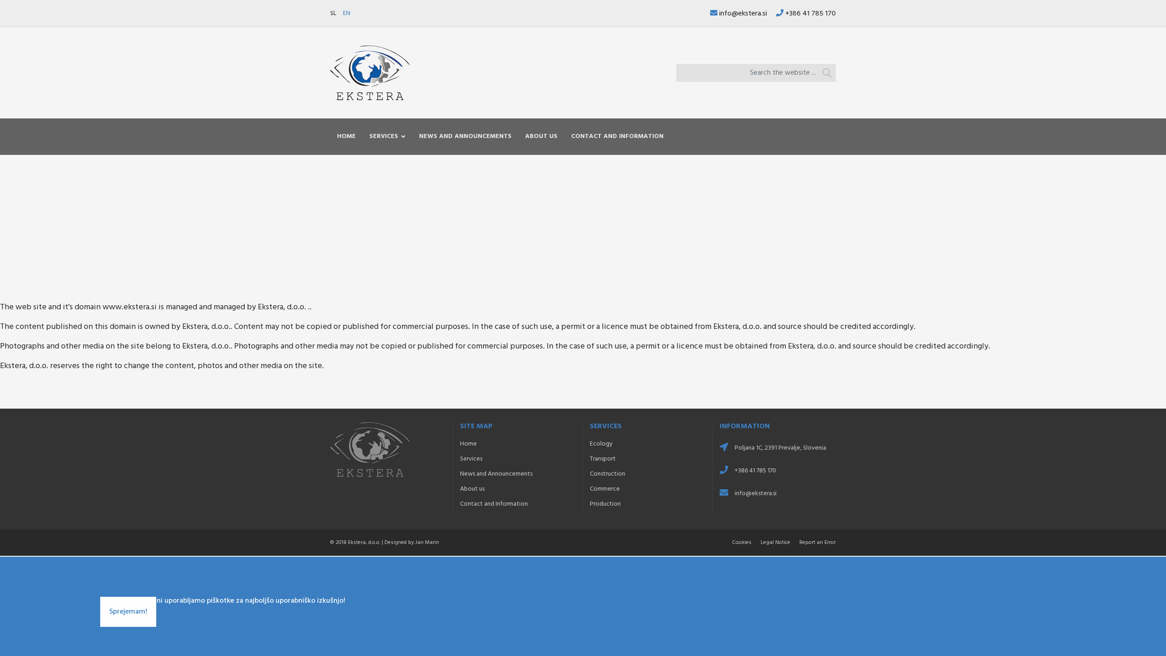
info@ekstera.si (743, 14)
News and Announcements (465, 136)
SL (333, 13)
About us (541, 136)
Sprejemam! (128, 612)
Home (346, 136)
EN (346, 13)
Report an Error (817, 542)
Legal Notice (775, 542)
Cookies (742, 542)
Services (383, 136)
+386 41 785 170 (810, 14)
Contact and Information (617, 136)
